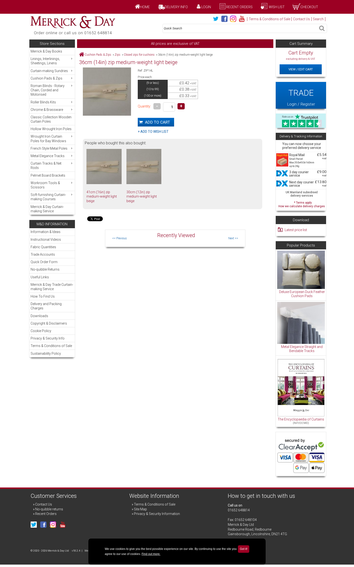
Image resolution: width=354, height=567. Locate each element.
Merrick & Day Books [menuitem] (46, 51)
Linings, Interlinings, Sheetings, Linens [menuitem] (45, 61)
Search (318, 19)
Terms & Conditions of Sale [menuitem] (51, 346)
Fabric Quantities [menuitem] (43, 247)
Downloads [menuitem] (39, 316)
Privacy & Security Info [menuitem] (48, 338)
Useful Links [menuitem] (40, 277)
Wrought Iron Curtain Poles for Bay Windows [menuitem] (48, 138)
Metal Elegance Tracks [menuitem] (48, 156)
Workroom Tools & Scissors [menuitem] (45, 185)
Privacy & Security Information (157, 514)
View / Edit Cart (300, 69)
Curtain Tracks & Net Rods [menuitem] (46, 165)
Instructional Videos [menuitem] (46, 239)
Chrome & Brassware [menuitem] (47, 110)
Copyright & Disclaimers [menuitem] (49, 323)
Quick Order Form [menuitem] (44, 262)
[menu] (52, 131)
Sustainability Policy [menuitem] (46, 353)
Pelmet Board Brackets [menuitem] (48, 175)
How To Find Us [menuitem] (43, 296)
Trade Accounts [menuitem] (43, 254)
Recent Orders (239, 7)
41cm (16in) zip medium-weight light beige (101, 196)
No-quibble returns (49, 509)
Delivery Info (176, 7)
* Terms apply (301, 204)
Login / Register (301, 97)
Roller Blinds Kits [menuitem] (43, 102)
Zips (117, 54)
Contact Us (301, 19)
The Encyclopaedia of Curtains (301, 419)
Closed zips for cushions (139, 54)
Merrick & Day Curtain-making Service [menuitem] (47, 209)
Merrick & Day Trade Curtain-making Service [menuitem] (52, 287)
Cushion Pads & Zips (98, 54)
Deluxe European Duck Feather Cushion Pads (302, 294)
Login (206, 7)
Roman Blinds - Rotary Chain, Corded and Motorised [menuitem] (48, 90)
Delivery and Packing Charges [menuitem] (46, 306)
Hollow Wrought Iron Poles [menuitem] (51, 129)
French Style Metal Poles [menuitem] (49, 148)
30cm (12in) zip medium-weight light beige (141, 196)
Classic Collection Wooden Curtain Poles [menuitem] (51, 119)
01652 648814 (239, 510)
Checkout (309, 7)
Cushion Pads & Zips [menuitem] (46, 78)
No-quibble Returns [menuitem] (45, 269)
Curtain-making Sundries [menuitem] (49, 71)
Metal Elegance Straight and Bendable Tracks (302, 349)
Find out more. (151, 554)
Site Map (140, 509)
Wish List (276, 7)
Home (145, 7)
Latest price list (296, 230)
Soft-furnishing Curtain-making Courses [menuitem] (48, 197)
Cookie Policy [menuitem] (41, 331)
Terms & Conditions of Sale (269, 19)
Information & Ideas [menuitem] (45, 232)
